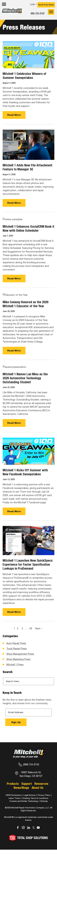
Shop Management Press (20, 653)
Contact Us (8, 18)
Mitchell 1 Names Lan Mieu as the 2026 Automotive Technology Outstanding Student (25, 378)
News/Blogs (21, 787)
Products (13, 783)
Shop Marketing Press (18, 659)
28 (30, 628)
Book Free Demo (46, 5)
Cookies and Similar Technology (23, 801)
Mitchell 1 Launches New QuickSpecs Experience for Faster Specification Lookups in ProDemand (28, 564)
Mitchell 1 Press (14, 664)
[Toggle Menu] (51, 12)
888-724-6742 (37, 13)
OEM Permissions (13, 795)
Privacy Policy (44, 795)
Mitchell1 (12, 13)
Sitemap (44, 801)
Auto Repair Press (16, 643)
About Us (37, 787)
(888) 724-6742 (31, 764)
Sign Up (16, 722)
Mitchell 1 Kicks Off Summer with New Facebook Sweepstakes (25, 472)
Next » (38, 628)
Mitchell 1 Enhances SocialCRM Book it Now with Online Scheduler (28, 228)
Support (26, 783)
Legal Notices (29, 795)
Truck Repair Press (16, 648)
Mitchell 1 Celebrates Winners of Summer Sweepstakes (24, 76)
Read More (14, 114)
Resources (41, 783)
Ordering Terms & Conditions (35, 798)
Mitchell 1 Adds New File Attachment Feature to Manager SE (27, 167)
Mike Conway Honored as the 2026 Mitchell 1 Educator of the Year (25, 304)
